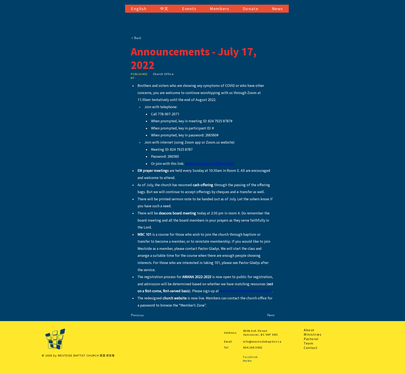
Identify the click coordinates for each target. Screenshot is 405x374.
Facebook (250, 357)
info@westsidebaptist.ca (262, 341)
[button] (139, 9)
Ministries (312, 334)
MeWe (247, 360)
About (309, 330)
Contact (311, 347)
